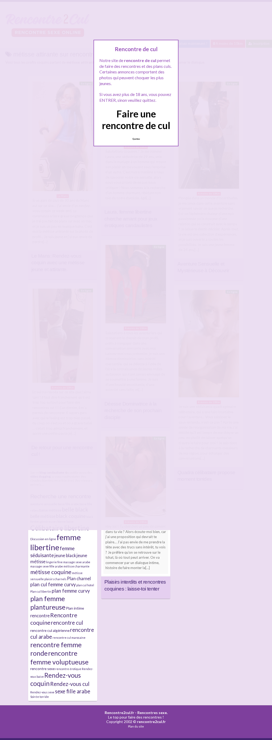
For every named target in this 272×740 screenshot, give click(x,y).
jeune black (65, 555)
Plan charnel (79, 578)
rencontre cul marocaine (69, 637)
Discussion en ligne (43, 539)
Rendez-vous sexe (42, 692)
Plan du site (136, 726)
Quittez (136, 139)
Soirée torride (39, 696)
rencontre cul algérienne (50, 630)
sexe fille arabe (72, 691)
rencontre (40, 615)
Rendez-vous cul (70, 684)
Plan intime (75, 608)
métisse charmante (76, 566)
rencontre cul (67, 622)
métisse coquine (50, 572)
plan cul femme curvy (53, 584)
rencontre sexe (42, 668)
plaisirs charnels (55, 579)
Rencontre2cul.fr (119, 712)
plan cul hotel (85, 585)
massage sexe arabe (76, 562)
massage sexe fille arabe (46, 566)
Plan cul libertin (40, 591)
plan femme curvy (71, 591)
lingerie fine (54, 562)
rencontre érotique (68, 669)
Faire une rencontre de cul (136, 119)
